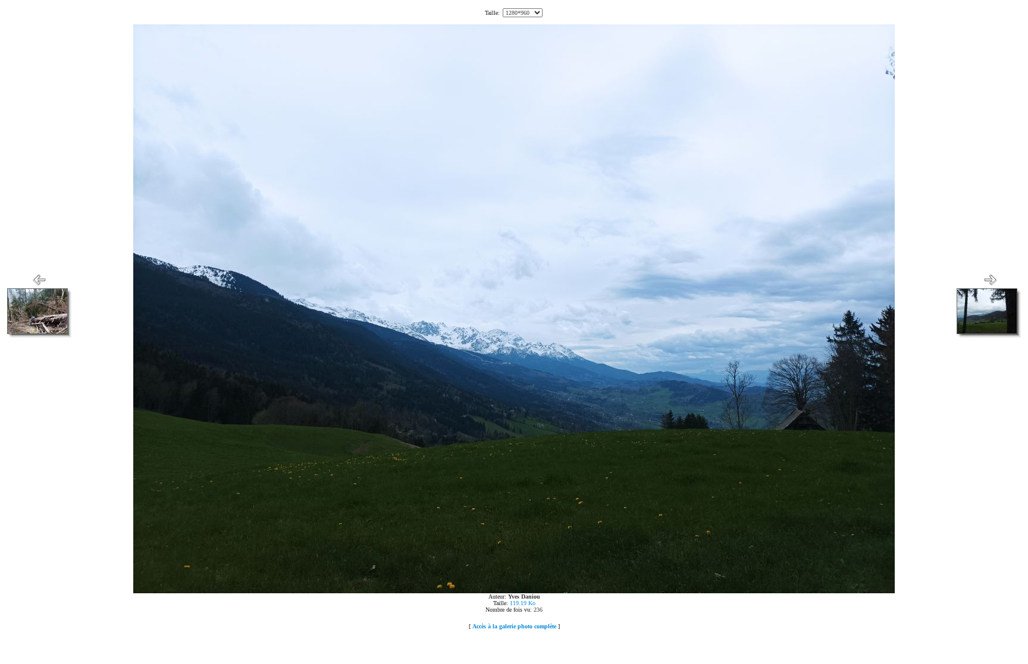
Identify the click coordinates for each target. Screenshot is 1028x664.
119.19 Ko (522, 603)
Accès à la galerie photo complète (514, 626)
